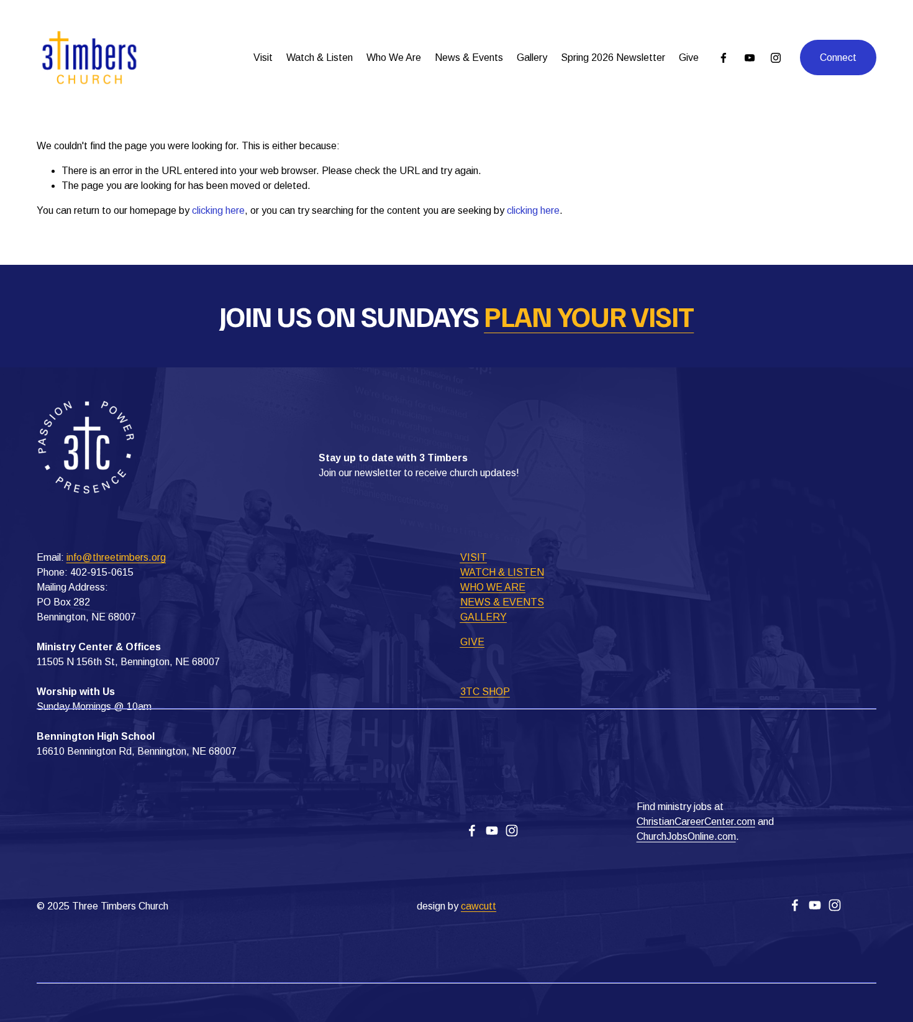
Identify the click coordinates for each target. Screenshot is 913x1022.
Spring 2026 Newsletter (613, 57)
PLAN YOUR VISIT (589, 316)
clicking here (218, 210)
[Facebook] (723, 58)
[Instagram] (776, 58)
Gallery (532, 57)
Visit (263, 57)
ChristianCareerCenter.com (696, 821)
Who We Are (393, 57)
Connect (838, 57)
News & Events (469, 57)
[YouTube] (749, 58)
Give (689, 57)
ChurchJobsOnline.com (686, 836)
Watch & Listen (319, 57)
